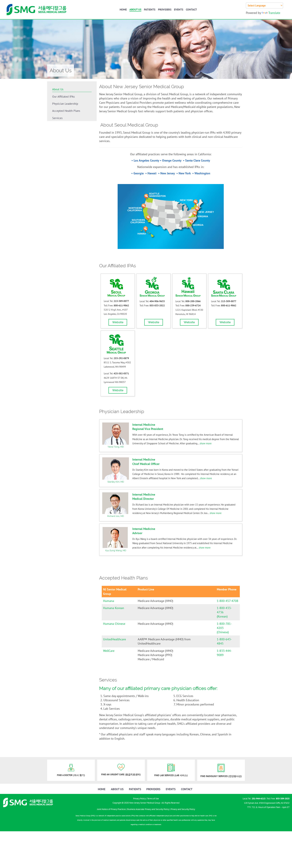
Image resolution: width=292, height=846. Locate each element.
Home (123, 9)
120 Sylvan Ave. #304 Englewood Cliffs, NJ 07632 (266, 803)
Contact (191, 9)
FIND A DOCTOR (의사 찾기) (71, 775)
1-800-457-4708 (227, 601)
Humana (108, 601)
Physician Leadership (65, 104)
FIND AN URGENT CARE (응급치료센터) (121, 774)
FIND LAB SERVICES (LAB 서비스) (171, 775)
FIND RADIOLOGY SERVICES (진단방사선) (221, 776)
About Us (135, 9)
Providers (164, 9)
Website (117, 322)
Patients (149, 9)
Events (178, 9)
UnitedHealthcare (114, 639)
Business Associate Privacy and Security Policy (148, 809)
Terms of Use (153, 798)
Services (57, 118)
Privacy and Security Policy (183, 809)
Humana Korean (113, 608)
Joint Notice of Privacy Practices (111, 809)
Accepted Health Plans (66, 111)
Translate (274, 13)
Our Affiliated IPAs (63, 96)
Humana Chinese (114, 624)
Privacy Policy (139, 798)
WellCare (108, 651)
